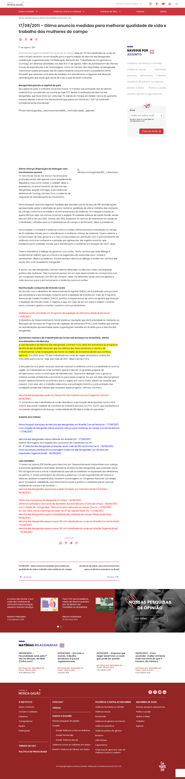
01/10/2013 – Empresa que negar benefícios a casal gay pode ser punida (111, 656)
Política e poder (157, 88)
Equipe (22, 726)
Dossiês (56, 725)
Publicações (24, 730)
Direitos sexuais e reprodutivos (144, 94)
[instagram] (150, 4)
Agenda (139, 726)
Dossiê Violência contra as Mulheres (73, 730)
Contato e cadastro (28, 711)
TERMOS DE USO (27, 745)
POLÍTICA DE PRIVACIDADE (33, 751)
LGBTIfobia (160, 69)
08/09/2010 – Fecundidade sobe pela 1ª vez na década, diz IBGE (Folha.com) (33, 657)
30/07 (96, 405)
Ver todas (141, 618)
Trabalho (161, 75)
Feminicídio (146, 75)
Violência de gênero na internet (145, 82)
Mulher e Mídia (135, 88)
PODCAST (58, 702)
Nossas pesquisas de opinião (66, 721)
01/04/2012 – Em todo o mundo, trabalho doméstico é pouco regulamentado (71, 657)
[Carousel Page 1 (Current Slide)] (58, 627)
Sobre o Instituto (26, 707)
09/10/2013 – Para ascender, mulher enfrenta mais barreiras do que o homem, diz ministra (150, 657)
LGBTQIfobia (101, 740)
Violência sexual (136, 69)
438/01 (22, 405)
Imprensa (23, 716)
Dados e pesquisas (16, 617)
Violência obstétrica (104, 726)
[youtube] (163, 4)
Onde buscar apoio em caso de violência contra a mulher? (110, 751)
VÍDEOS (57, 707)
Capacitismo (101, 745)
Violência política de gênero (108, 730)
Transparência (25, 721)
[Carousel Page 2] (61, 627)
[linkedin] (169, 4)
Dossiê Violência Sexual (67, 740)
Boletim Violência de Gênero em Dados (71, 749)
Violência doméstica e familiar (144, 63)
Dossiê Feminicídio (64, 735)
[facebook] (157, 4)
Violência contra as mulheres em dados (71, 744)
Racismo (132, 75)
